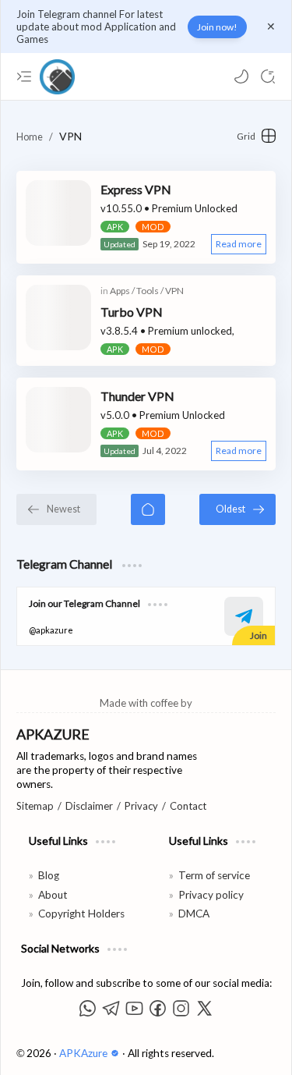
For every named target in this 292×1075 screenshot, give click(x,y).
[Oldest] (237, 509)
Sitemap (35, 806)
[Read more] (238, 244)
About (53, 895)
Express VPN (135, 189)
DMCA (193, 913)
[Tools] (150, 290)
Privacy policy (211, 895)
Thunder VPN (137, 395)
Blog (48, 875)
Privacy (141, 806)
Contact (188, 806)
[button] (241, 76)
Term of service (214, 875)
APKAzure (84, 1053)
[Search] (268, 76)
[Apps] (122, 290)
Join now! (217, 27)
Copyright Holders (81, 913)
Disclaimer (89, 806)
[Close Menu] (271, 27)
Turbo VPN (131, 311)
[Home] (148, 509)
